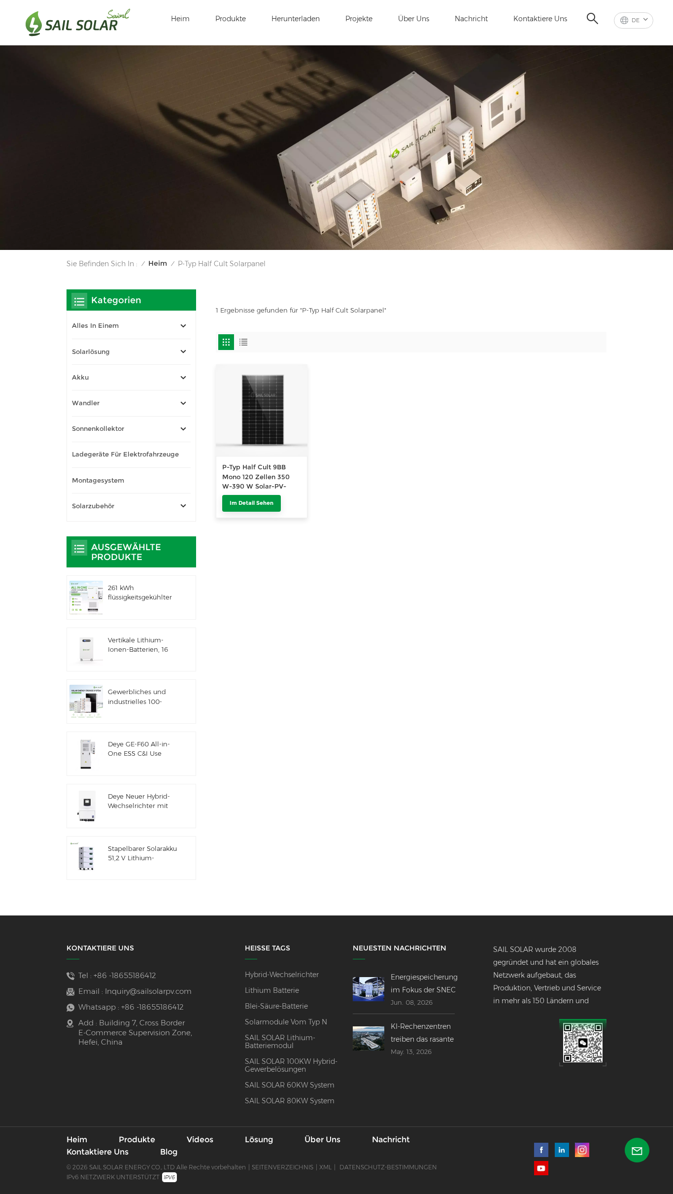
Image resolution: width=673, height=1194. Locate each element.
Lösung (259, 1140)
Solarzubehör (93, 506)
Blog (168, 1152)
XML (325, 1167)
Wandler (86, 403)
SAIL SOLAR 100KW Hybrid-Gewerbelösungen (291, 1065)
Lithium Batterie (272, 990)
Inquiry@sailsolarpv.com (148, 991)
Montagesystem (98, 480)
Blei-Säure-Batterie (276, 1006)
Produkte (230, 18)
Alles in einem (95, 325)
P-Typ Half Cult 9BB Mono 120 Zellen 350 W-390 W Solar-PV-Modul (256, 477)
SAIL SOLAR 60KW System (290, 1085)
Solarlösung (91, 351)
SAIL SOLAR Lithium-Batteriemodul (280, 1042)
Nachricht (471, 18)
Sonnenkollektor (98, 428)
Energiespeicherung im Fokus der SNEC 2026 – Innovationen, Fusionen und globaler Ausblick (424, 984)
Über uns (413, 18)
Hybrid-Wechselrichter (282, 975)
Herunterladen (295, 18)
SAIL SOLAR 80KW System (290, 1101)
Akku (80, 377)
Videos (200, 1140)
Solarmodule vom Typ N (286, 1022)
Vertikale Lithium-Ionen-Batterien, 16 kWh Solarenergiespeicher (141, 645)
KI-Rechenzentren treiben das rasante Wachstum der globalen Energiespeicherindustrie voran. (432, 1034)
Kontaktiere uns (540, 18)
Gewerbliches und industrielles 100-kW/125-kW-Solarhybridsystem (137, 697)
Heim (180, 18)
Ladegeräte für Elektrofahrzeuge (125, 454)
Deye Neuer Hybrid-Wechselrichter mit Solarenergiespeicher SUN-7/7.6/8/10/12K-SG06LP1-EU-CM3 (141, 801)
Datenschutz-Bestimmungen (388, 1167)
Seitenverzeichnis (282, 1167)
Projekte (358, 18)
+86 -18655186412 (125, 975)
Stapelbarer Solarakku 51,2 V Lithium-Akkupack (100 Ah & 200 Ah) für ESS (142, 854)
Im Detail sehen (251, 502)
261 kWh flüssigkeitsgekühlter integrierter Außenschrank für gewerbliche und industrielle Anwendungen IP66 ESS (140, 593)
